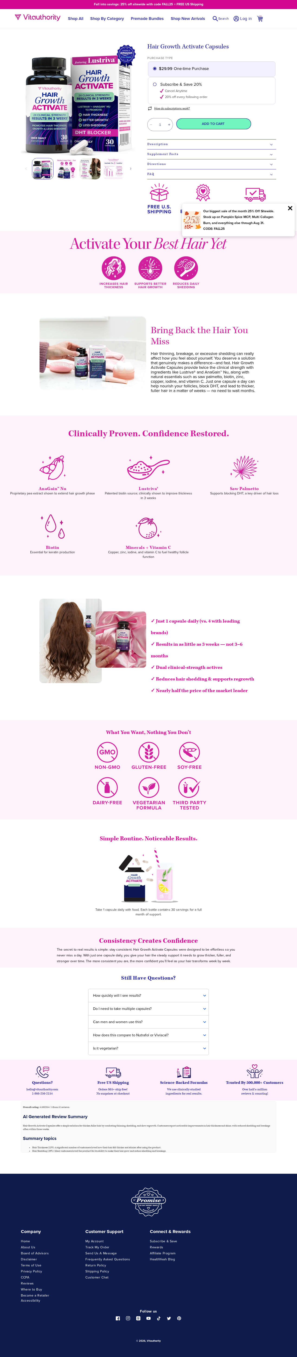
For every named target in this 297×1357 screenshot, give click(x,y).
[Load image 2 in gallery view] (66, 168)
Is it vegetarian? (105, 1048)
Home (25, 1242)
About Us (28, 1247)
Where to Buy (31, 1289)
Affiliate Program (163, 1253)
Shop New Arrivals (188, 19)
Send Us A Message (101, 1253)
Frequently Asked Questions (107, 1259)
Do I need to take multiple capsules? (122, 1008)
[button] (221, 19)
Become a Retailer (35, 1295)
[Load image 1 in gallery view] (42, 168)
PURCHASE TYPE (160, 58)
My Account (94, 1242)
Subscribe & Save (163, 1242)
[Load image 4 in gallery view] (113, 168)
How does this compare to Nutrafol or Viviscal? (130, 1035)
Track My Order (97, 1247)
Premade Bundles (147, 19)
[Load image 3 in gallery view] (89, 168)
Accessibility (30, 1300)
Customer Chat (96, 1277)
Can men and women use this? (117, 1022)
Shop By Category (107, 19)
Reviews (27, 1283)
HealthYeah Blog (162, 1259)
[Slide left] (26, 169)
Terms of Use (31, 1265)
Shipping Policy (97, 1271)
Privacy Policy (31, 1271)
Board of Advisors (35, 1253)
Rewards (156, 1247)
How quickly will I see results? (117, 995)
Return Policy (95, 1265)
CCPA (25, 1277)
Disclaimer (29, 1259)
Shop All (75, 19)
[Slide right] (131, 169)
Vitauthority (154, 1341)
